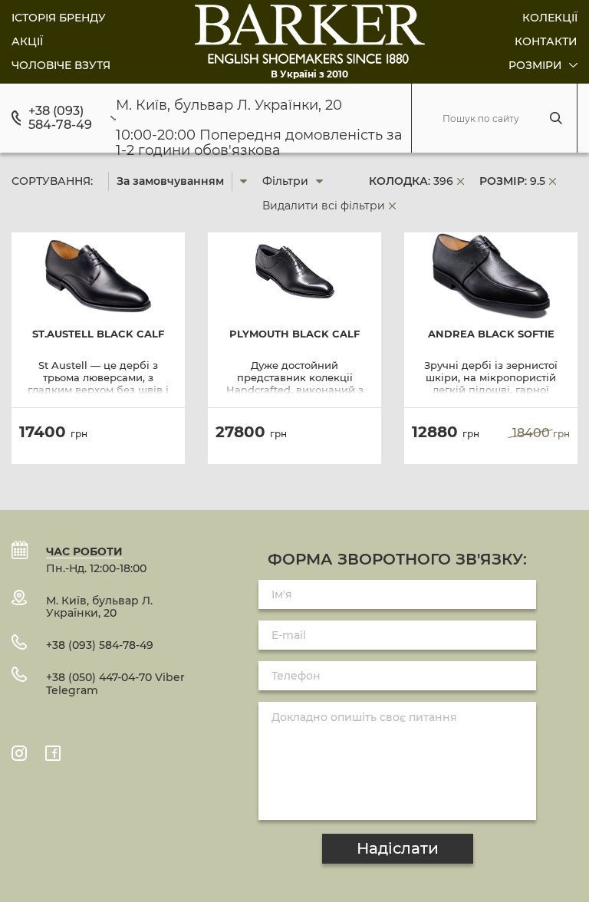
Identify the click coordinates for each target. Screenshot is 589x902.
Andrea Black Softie (491, 334)
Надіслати (398, 848)
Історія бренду (59, 18)
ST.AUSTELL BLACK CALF (98, 334)
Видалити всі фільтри (323, 205)
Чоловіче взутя (61, 65)
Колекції (549, 18)
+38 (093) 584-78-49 (60, 118)
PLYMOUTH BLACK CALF (294, 334)
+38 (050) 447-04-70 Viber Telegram (115, 683)
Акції (27, 41)
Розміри (536, 65)
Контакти (546, 41)
